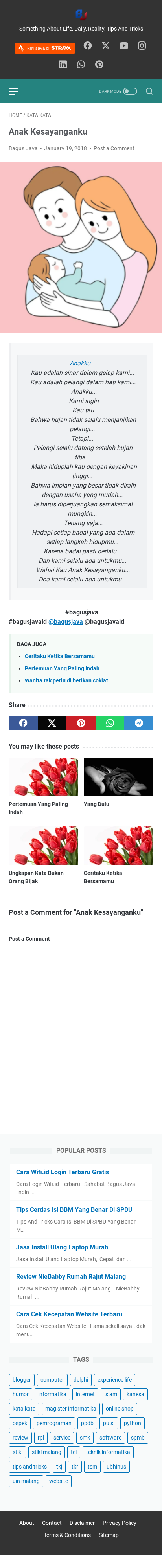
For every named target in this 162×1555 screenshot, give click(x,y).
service (61, 1437)
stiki (17, 1452)
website (58, 1481)
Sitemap (109, 1535)
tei (74, 1452)
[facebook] (87, 46)
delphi (81, 1380)
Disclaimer (83, 1523)
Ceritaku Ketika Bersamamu (60, 656)
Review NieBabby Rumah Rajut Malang (71, 1276)
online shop (120, 1409)
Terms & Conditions (67, 1535)
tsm (92, 1466)
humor (21, 1394)
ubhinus (116, 1466)
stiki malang (46, 1452)
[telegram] (138, 723)
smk (85, 1437)
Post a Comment (114, 148)
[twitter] (105, 46)
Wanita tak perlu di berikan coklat (66, 680)
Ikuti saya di (38, 48)
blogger (22, 1380)
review (20, 1437)
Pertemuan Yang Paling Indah (62, 668)
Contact (52, 1523)
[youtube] (123, 46)
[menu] (18, 91)
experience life (115, 1380)
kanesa (135, 1394)
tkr (75, 1466)
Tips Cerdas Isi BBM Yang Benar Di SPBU (74, 1209)
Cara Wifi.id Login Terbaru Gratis (62, 1172)
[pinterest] (99, 65)
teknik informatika (108, 1452)
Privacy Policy (119, 1523)
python (132, 1423)
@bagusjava (65, 621)
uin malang (26, 1481)
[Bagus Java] (81, 15)
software (110, 1437)
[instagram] (141, 46)
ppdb (87, 1423)
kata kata (24, 1409)
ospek (20, 1423)
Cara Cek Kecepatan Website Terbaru (69, 1314)
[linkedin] (62, 65)
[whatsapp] (81, 65)
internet (85, 1394)
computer (52, 1380)
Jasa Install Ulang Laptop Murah (62, 1247)
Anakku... (83, 363)
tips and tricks (30, 1466)
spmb (138, 1437)
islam (110, 1394)
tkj (59, 1466)
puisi (108, 1423)
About (26, 1523)
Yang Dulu (96, 804)
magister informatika (70, 1409)
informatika (52, 1394)
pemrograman (54, 1423)
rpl (41, 1437)
